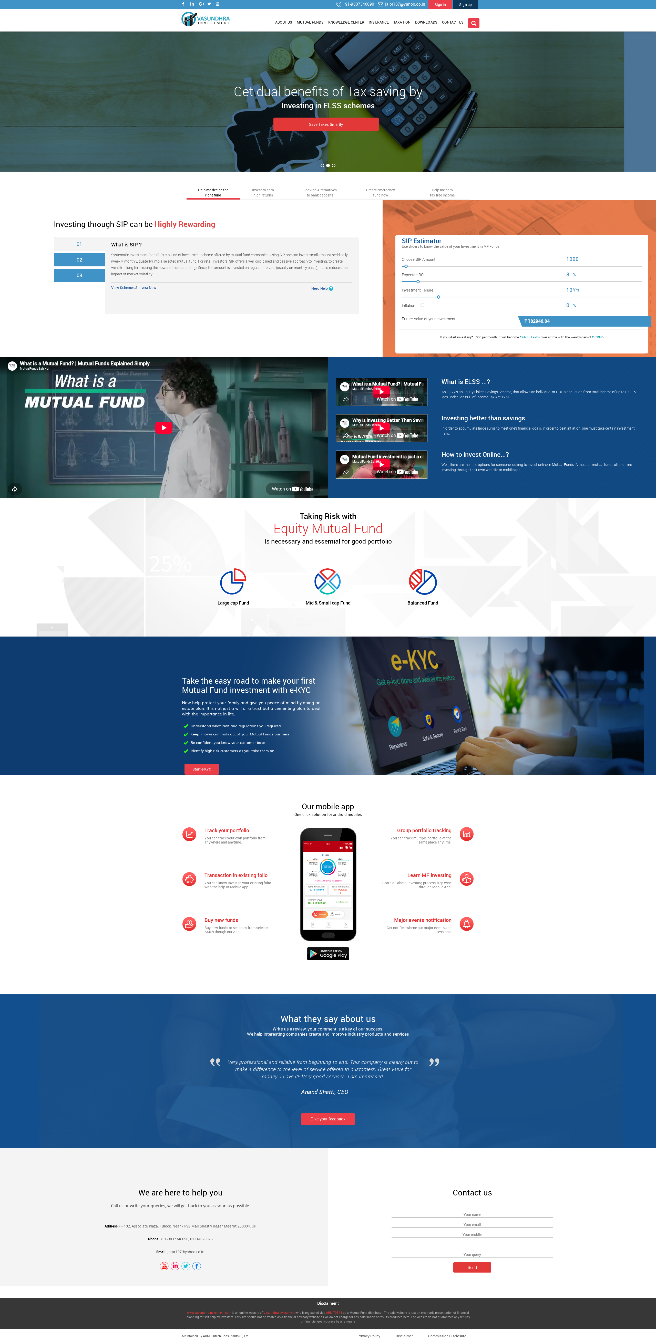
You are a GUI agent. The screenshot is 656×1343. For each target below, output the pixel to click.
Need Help (319, 288)
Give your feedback (328, 1119)
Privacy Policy (368, 1336)
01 (79, 244)
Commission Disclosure (447, 1336)
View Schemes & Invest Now (133, 287)
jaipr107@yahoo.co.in (404, 4)
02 (79, 259)
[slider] (522, 267)
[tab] (213, 192)
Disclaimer (404, 1336)
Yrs (576, 290)
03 (79, 275)
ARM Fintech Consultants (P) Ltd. (226, 1336)
